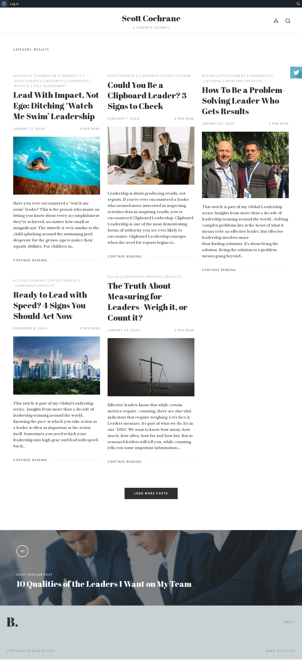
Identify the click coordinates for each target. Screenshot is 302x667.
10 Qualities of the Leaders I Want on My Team (104, 583)
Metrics (155, 277)
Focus (113, 277)
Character (46, 76)
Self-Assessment (50, 86)
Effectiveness (28, 81)
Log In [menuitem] (14, 4)
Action (208, 76)
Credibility (71, 76)
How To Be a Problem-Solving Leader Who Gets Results (243, 100)
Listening (212, 81)
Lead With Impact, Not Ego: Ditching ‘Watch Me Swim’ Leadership (56, 105)
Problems (234, 81)
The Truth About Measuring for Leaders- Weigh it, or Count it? (148, 301)
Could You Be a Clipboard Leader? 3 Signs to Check (147, 95)
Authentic (23, 76)
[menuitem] (4, 4)
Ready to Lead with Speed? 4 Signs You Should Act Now (50, 305)
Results (22, 86)
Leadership (77, 81)
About (289, 622)
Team (186, 76)
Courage (38, 280)
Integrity (55, 81)
